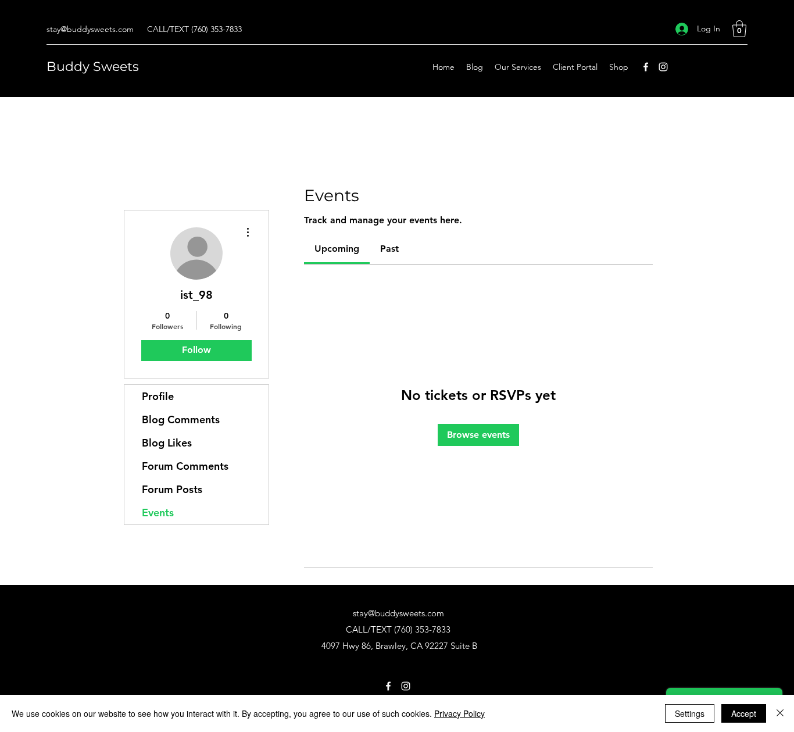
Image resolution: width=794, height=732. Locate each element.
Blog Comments (181, 419)
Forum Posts (172, 489)
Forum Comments (185, 466)
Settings (689, 713)
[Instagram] (663, 67)
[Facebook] (646, 67)
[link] (336, 248)
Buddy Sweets (93, 66)
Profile (158, 396)
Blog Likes (167, 442)
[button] (739, 28)
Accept (743, 713)
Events (158, 512)
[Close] (780, 713)
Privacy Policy (459, 713)
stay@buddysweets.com (90, 29)
